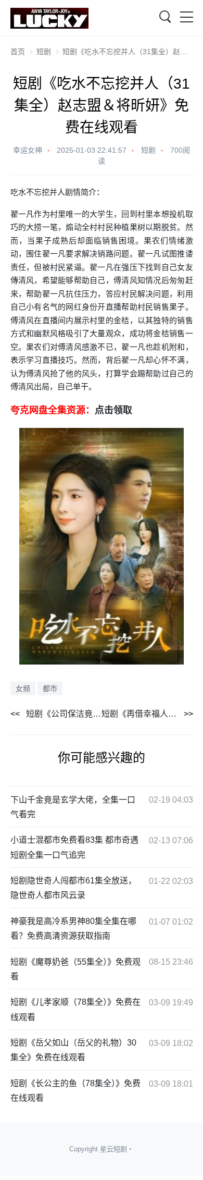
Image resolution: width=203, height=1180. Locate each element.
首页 (17, 51)
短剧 (43, 51)
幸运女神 (27, 150)
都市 (50, 688)
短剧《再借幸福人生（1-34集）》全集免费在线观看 (147, 713)
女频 (23, 688)
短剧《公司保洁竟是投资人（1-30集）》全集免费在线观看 (64, 713)
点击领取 (113, 409)
